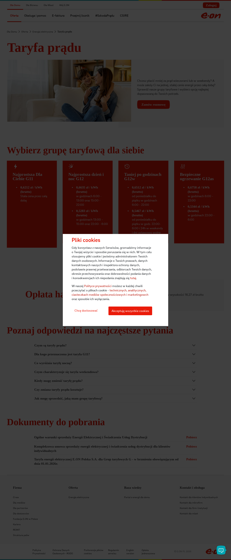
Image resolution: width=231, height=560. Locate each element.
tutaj (133, 278)
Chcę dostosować (86, 310)
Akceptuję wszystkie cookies (130, 311)
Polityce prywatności (98, 286)
